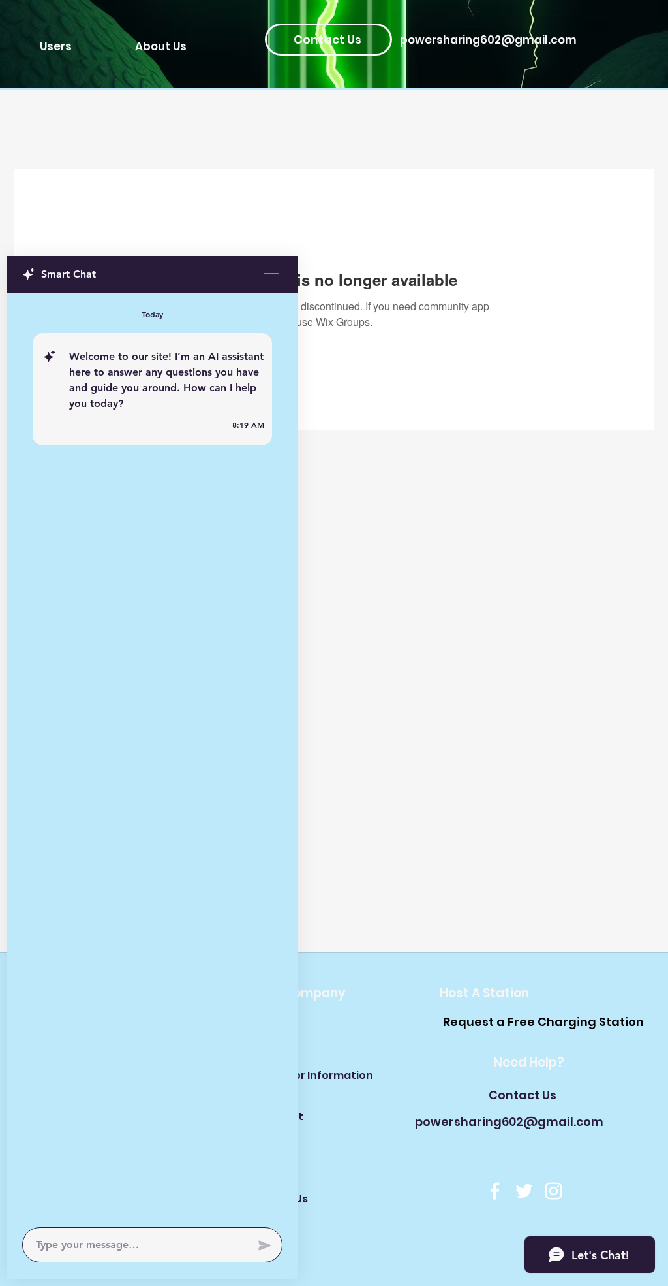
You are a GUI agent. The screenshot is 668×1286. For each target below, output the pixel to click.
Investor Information (305, 1075)
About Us (283, 1198)
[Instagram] (553, 1191)
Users (274, 1157)
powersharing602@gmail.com (488, 40)
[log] (152, 756)
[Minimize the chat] (271, 274)
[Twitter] (524, 1191)
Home (275, 1034)
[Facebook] (494, 1191)
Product (281, 1116)
